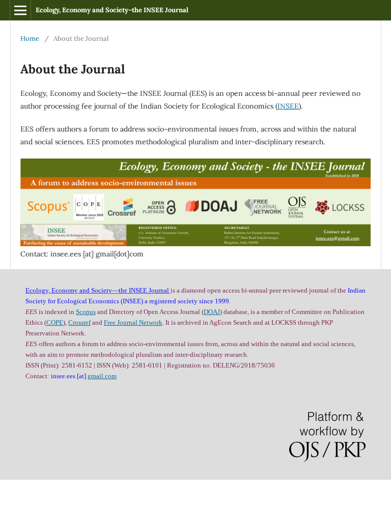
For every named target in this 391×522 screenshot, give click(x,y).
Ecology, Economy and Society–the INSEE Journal (112, 10)
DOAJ (212, 312)
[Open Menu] (20, 10)
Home (29, 38)
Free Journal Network (133, 322)
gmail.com (102, 376)
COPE (54, 322)
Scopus (86, 312)
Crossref (79, 322)
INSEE (288, 106)
